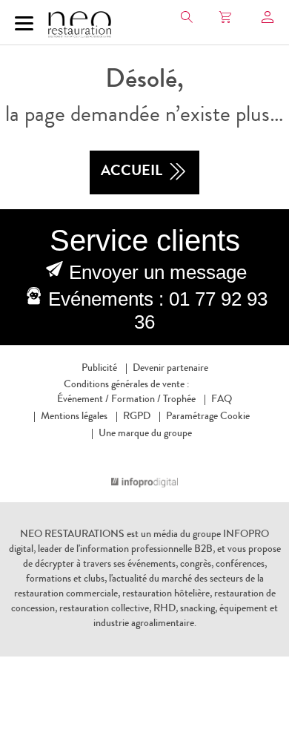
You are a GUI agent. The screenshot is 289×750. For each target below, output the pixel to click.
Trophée (179, 400)
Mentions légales (74, 417)
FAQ (221, 400)
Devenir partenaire (170, 369)
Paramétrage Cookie (208, 417)
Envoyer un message (158, 272)
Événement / (83, 400)
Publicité (99, 369)
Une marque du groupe (145, 434)
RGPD (136, 417)
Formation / (136, 400)
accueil (131, 172)
